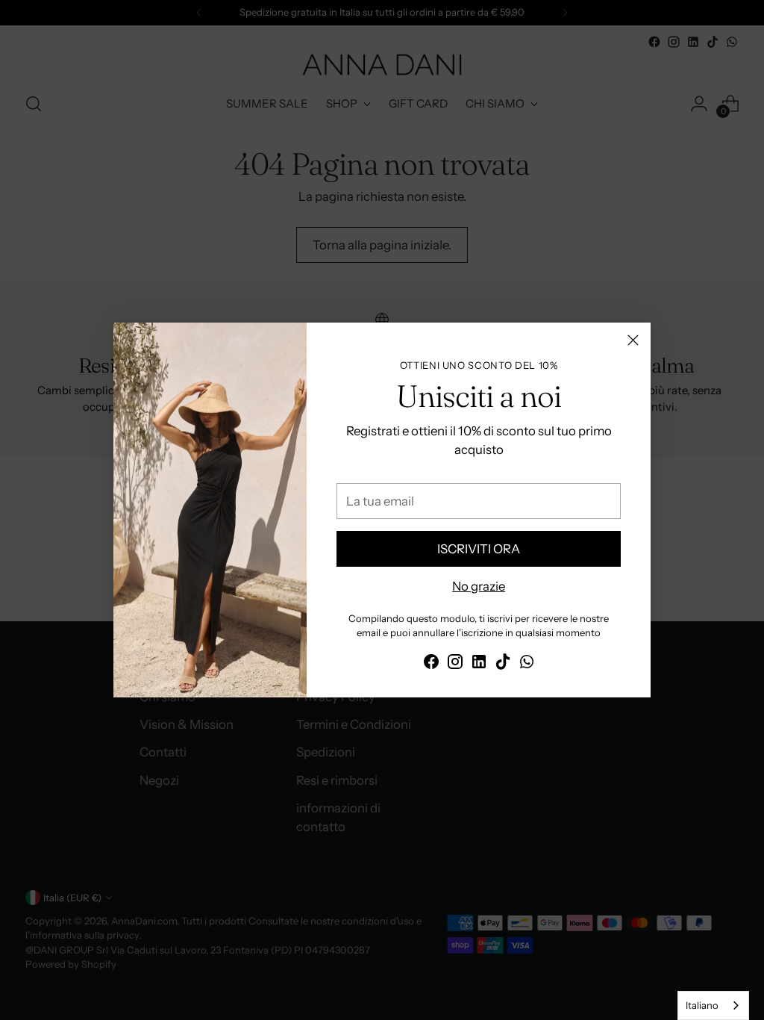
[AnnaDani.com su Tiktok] (503, 664)
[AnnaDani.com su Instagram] (455, 664)
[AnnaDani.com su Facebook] (431, 664)
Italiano (702, 1005)
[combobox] (713, 1005)
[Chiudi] (633, 340)
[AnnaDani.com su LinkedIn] (479, 664)
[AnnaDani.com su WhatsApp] (527, 664)
